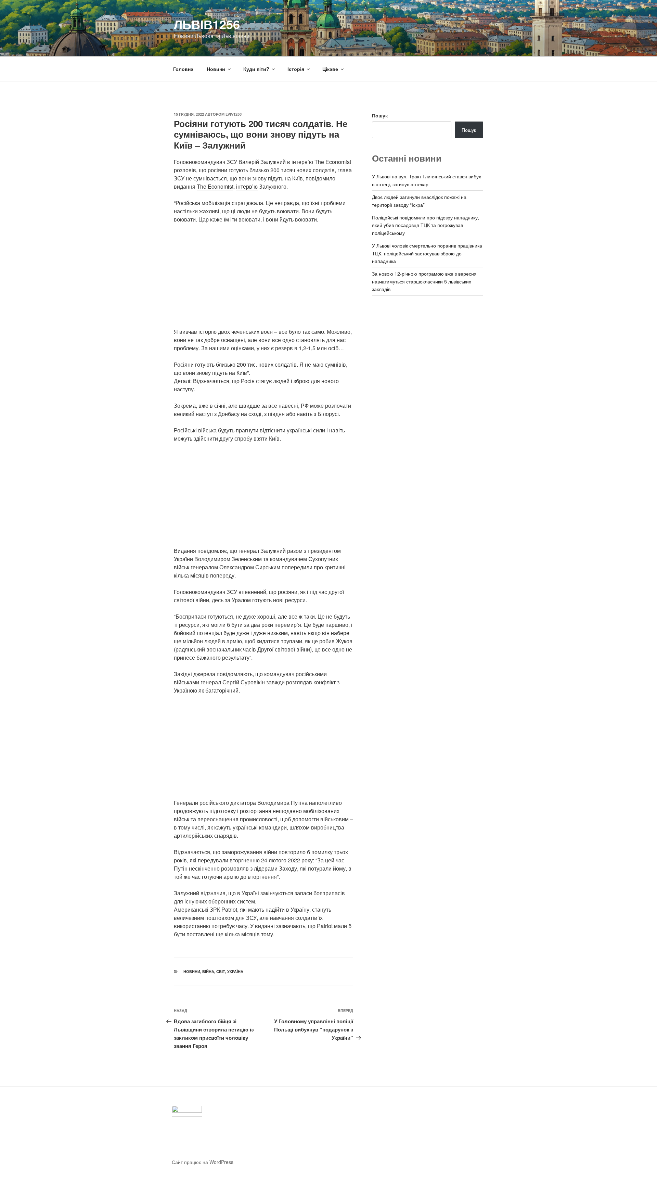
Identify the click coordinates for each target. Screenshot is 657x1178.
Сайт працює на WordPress (202, 1161)
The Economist (215, 186)
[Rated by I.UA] (187, 1111)
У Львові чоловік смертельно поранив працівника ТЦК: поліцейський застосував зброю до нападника (427, 253)
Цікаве (330, 68)
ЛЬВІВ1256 (207, 24)
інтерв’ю (247, 186)
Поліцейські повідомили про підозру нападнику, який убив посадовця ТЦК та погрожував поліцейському (425, 225)
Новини (216, 68)
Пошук (380, 115)
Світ (220, 971)
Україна (235, 971)
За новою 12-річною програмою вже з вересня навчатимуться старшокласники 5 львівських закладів (424, 281)
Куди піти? (256, 68)
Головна (183, 68)
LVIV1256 (234, 114)
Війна (208, 971)
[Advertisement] (263, 280)
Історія (295, 68)
